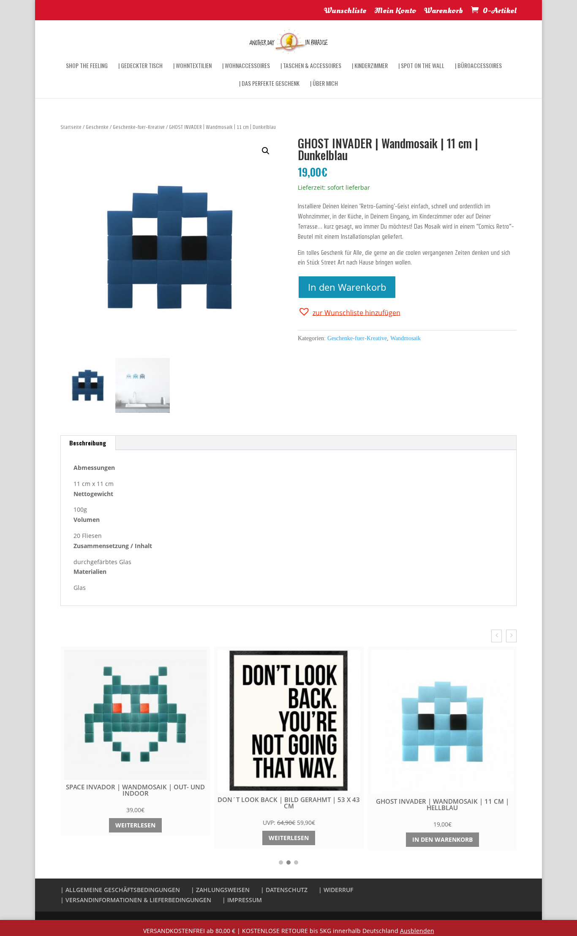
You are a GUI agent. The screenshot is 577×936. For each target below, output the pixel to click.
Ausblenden (417, 931)
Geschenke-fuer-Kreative (139, 127)
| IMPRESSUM (242, 900)
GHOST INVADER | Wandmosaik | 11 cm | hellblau (442, 804)
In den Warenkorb (347, 287)
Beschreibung (87, 442)
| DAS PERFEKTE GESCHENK (269, 83)
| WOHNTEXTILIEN (192, 66)
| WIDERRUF (335, 890)
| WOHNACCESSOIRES (246, 66)
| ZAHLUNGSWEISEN (220, 890)
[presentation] (496, 636)
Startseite (71, 127)
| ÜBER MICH (324, 83)
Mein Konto (395, 11)
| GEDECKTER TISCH (140, 66)
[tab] (88, 443)
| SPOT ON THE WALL (421, 66)
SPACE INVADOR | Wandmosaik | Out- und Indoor (135, 790)
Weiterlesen (135, 825)
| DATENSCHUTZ (284, 890)
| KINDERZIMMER (370, 66)
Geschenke (97, 127)
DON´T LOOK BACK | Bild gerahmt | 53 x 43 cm (289, 802)
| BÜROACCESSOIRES (478, 66)
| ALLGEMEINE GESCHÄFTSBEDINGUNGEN (120, 890)
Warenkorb (443, 11)
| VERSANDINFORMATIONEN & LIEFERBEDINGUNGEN (135, 900)
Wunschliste (345, 11)
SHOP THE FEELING (87, 66)
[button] (349, 312)
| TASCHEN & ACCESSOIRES (310, 66)
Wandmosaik (405, 338)
